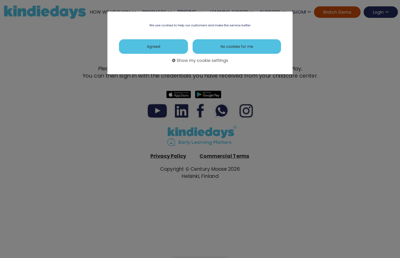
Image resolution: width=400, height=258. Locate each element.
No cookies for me (236, 46)
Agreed (153, 46)
